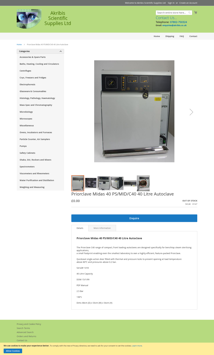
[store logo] (29, 19)
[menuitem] (157, 36)
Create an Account (188, 2)
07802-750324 (178, 22)
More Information (102, 228)
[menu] (107, 36)
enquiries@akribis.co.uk (174, 25)
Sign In (171, 2)
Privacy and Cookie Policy (29, 324)
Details (80, 228)
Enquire (134, 218)
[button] (191, 112)
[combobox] (174, 12)
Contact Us (22, 340)
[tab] (80, 228)
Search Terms (23, 328)
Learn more (137, 345)
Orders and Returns (26, 336)
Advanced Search (25, 332)
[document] (107, 348)
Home (19, 44)
